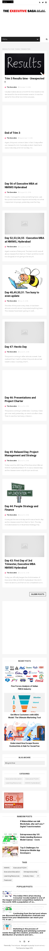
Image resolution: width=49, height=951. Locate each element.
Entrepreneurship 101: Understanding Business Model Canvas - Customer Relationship (28, 909)
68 (9, 798)
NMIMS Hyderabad (32, 783)
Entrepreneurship (30, 872)
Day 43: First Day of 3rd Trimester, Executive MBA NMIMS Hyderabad (20, 564)
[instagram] (46, 2)
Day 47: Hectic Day (16, 346)
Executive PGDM (32, 779)
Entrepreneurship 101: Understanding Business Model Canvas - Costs (31, 837)
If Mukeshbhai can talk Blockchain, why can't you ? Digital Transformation (32, 824)
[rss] (39, 2)
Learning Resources (13, 783)
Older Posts (37, 594)
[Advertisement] (24, 627)
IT (38, 876)
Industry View (28, 876)
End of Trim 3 (12, 132)
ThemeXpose (15, 945)
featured (7, 880)
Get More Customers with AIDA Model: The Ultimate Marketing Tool (29, 925)
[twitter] (43, 2)
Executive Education (14, 779)
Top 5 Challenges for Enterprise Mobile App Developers (30, 850)
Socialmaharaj (39, 945)
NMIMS (7, 868)
